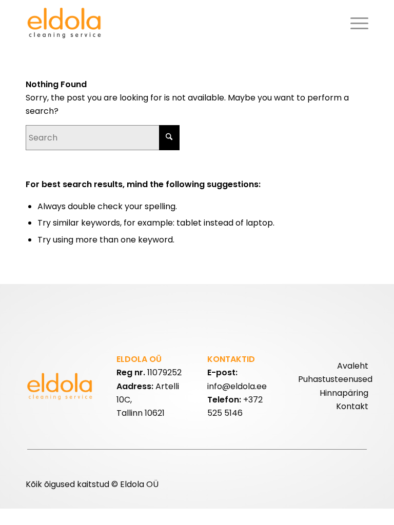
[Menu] (356, 23)
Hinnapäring (344, 393)
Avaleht (352, 366)
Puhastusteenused (335, 379)
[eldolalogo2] (65, 23)
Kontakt (352, 406)
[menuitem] (356, 23)
